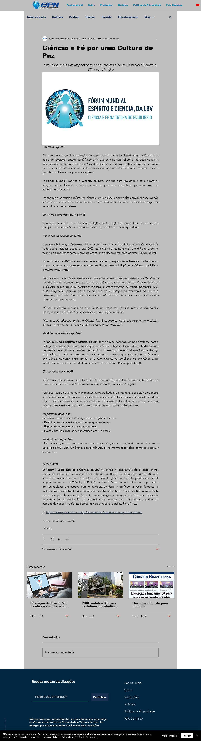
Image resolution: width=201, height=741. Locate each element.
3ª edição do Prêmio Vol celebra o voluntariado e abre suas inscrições (49, 604)
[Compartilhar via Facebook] (43, 539)
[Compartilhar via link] (66, 539)
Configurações (169, 735)
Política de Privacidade (139, 711)
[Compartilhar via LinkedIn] (59, 539)
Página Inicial (133, 683)
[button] (92, 5)
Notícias (57, 17)
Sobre (128, 690)
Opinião (90, 17)
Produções (131, 697)
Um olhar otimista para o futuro (150, 604)
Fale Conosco (133, 718)
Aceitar (187, 735)
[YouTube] (197, 5)
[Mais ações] (157, 38)
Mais (147, 17)
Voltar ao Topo (5, 727)
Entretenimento (128, 17)
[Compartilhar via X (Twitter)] (51, 539)
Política (74, 17)
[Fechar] (197, 735)
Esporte (107, 17)
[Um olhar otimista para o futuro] (151, 585)
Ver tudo (170, 566)
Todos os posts (36, 17)
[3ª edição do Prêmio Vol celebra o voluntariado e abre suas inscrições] (49, 585)
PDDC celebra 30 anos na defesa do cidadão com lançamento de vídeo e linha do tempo (99, 604)
